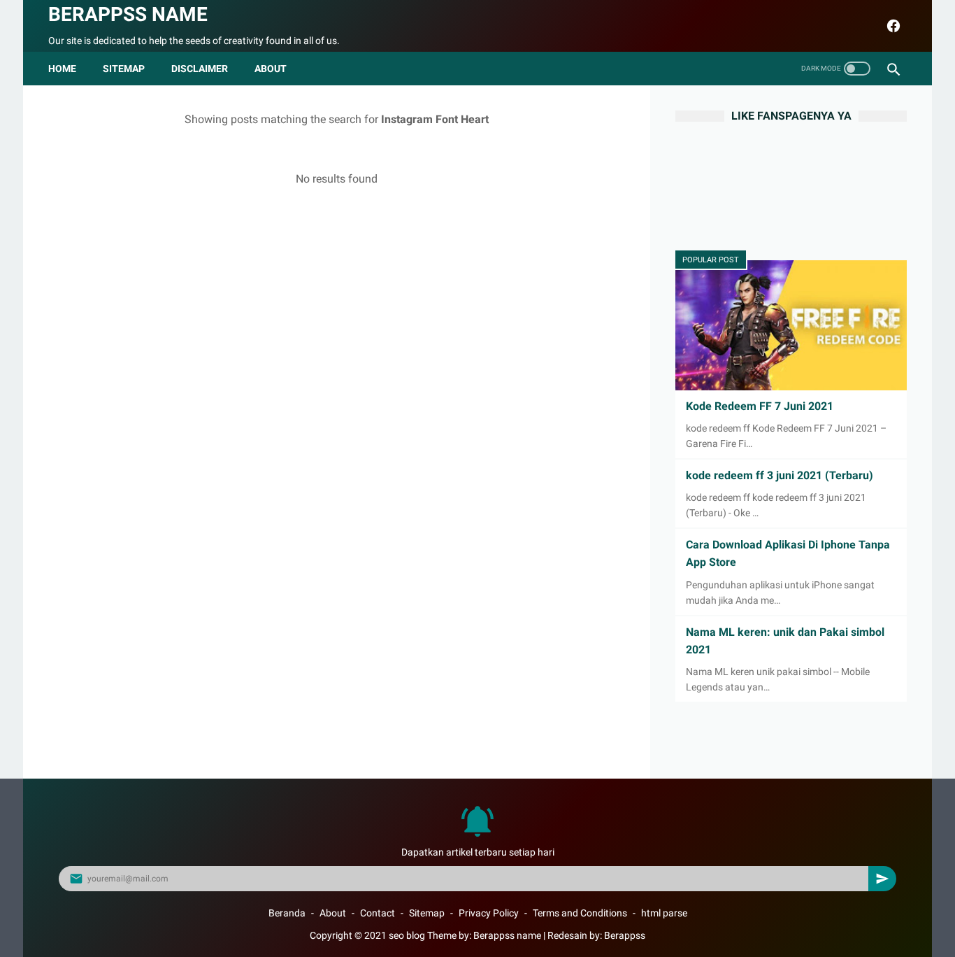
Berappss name (128, 14)
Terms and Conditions (580, 913)
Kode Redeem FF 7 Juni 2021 (759, 406)
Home (62, 68)
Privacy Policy (489, 913)
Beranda (287, 913)
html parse (664, 913)
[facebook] (892, 25)
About (332, 913)
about (270, 68)
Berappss (624, 935)
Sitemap (124, 68)
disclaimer (199, 68)
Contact (377, 913)
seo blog (407, 935)
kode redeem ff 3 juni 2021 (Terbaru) (779, 475)
